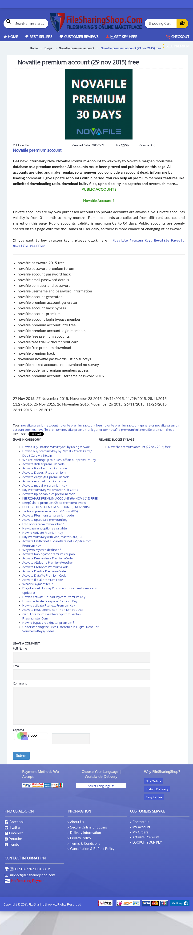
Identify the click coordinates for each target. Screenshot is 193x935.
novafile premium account (39, 425)
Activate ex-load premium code (44, 481)
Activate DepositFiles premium (43, 472)
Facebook (17, 822)
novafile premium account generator (128, 425)
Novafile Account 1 (99, 201)
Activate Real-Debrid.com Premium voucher (53, 609)
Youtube (15, 839)
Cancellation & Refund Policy (92, 849)
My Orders (140, 832)
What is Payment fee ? (37, 584)
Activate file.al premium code (42, 580)
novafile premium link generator (85, 429)
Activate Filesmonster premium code (48, 515)
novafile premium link (124, 429)
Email (16, 666)
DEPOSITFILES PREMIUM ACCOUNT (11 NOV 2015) (56, 507)
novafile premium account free (80, 425)
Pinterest (16, 833)
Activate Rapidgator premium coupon (48, 554)
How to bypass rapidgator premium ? (48, 622)
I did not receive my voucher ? (43, 524)
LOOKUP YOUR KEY (147, 842)
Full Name (20, 648)
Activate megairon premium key (44, 485)
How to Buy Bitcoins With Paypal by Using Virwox (56, 447)
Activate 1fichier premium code (43, 464)
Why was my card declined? (41, 550)
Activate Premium (146, 837)
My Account (141, 827)
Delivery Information (85, 833)
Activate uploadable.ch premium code (49, 494)
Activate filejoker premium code (44, 468)
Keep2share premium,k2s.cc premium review (54, 502)
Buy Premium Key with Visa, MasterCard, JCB (52, 537)
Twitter (15, 827)
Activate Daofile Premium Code (44, 571)
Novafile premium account (37, 150)
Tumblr (14, 844)
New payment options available (44, 528)
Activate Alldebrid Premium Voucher (47, 562)
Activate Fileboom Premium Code (45, 567)
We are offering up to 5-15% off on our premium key (59, 460)
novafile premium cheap (157, 429)
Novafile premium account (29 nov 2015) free (139, 447)
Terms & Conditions (85, 843)
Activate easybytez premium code (46, 477)
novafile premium (48, 429)
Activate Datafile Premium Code (44, 575)
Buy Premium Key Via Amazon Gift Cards (50, 490)
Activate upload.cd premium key (44, 519)
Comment (20, 683)
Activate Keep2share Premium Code (47, 558)
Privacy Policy (80, 838)
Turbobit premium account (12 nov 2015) (50, 511)
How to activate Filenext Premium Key (48, 605)
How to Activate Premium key (42, 532)
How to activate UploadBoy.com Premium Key (53, 597)
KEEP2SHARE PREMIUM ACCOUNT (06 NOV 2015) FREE (60, 498)
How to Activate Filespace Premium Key (49, 601)
